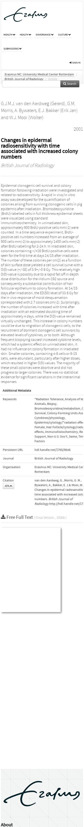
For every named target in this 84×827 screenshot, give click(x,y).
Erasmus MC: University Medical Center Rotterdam (39, 74)
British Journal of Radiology (24, 79)
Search (71, 84)
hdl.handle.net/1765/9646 (52, 450)
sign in (76, 62)
